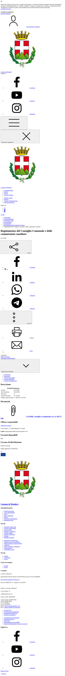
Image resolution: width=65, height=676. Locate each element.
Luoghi (6, 566)
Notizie (6, 556)
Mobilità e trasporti (9, 537)
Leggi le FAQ (8, 610)
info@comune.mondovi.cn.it (12, 606)
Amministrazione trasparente (11, 617)
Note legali (7, 621)
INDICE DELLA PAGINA (7, 371)
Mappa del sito (5, 671)
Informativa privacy (9, 619)
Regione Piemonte (5, 13)
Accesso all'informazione (10, 201)
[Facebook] (4, 208)
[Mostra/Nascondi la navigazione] (14, 123)
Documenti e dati (8, 220)
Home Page (7, 217)
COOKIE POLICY (6, 9)
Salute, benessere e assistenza (12, 546)
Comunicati (7, 557)
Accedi (2, 214)
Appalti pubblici (8, 533)
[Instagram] (4, 212)
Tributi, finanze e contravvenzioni (13, 543)
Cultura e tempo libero (10, 528)
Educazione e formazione (11, 540)
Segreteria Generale (6, 425)
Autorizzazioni (8, 548)
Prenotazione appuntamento (11, 612)
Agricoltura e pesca (9, 549)
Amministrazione (8, 219)
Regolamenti (7, 223)
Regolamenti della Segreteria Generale (14, 225)
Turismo (6, 536)
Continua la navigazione (7, 12)
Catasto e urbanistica (9, 534)
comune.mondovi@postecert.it (12, 607)
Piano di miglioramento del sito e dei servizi (15, 624)
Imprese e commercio (9, 531)
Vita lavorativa (8, 530)
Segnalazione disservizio (10, 613)
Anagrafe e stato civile (10, 527)
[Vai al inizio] (1, 451)
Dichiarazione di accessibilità (12, 622)
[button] (8, 190)
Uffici (5, 514)
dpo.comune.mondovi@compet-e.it (10, 579)
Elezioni (6, 199)
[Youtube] (4, 210)
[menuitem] (19, 267)
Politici (6, 517)
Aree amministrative (9, 512)
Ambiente (6, 545)
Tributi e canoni (8, 198)
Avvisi (6, 559)
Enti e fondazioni (8, 515)
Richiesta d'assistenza (9, 615)
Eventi (6, 567)
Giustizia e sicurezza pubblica (12, 542)
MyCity (4, 674)
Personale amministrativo (10, 518)
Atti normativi (8, 222)
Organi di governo (9, 511)
